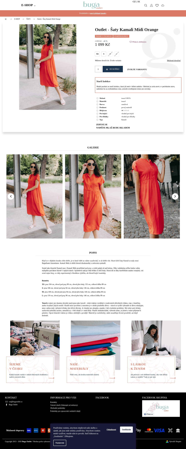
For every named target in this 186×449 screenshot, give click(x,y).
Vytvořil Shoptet (175, 441)
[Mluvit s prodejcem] (138, 124)
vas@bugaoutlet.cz (15, 402)
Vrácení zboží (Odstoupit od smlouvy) (64, 405)
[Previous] (11, 196)
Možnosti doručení (174, 61)
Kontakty (53, 402)
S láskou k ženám (138, 366)
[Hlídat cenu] (138, 127)
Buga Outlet (13, 405)
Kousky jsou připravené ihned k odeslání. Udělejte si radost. (93, 16)
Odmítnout (111, 429)
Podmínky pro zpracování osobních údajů (65, 411)
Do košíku (114, 69)
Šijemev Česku (16, 366)
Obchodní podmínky (57, 408)
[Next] (175, 196)
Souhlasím (126, 429)
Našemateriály (79, 366)
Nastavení (59, 443)
